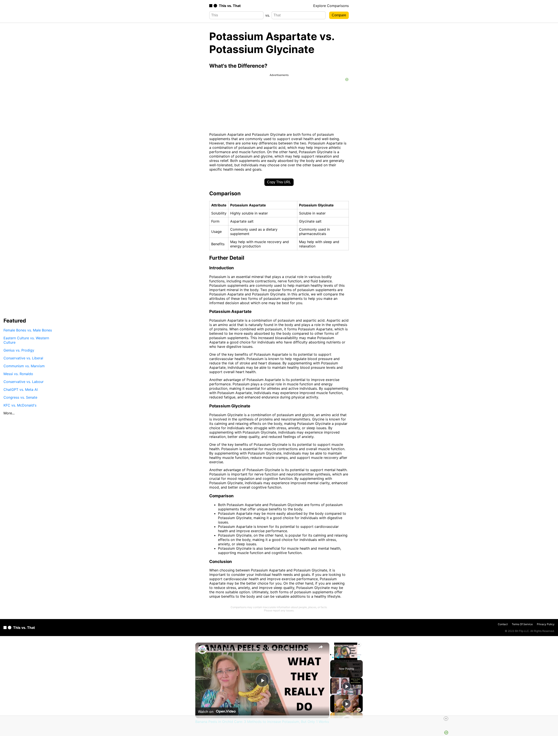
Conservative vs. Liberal (23, 358)
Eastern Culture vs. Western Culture (26, 340)
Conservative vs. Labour (23, 381)
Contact (503, 624)
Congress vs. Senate (20, 397)
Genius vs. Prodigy (18, 350)
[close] (446, 718)
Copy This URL (279, 182)
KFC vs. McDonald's (19, 405)
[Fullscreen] (358, 657)
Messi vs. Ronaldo (18, 374)
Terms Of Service (522, 624)
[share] (321, 647)
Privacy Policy (546, 624)
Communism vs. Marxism (24, 366)
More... (9, 413)
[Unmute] (338, 657)
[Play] (332, 657)
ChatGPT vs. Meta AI (20, 389)
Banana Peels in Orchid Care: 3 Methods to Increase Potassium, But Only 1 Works (262, 649)
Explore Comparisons (331, 5)
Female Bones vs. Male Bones (27, 330)
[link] (202, 649)
